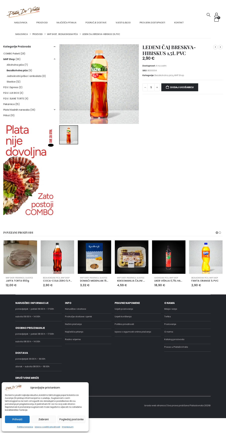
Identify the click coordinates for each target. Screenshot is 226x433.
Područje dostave (96, 22)
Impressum (67, 426)
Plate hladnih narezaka (16, 109)
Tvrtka (167, 316)
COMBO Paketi (11, 53)
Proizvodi (41, 22)
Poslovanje (170, 324)
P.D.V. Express (10, 87)
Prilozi (6, 115)
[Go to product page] (20, 257)
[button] (208, 15)
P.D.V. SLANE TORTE (13, 98)
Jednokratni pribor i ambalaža (24, 76)
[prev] (215, 47)
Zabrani (44, 419)
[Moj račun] (216, 15)
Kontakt (179, 22)
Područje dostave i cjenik (78, 316)
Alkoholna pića (15, 64)
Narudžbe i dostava (75, 308)
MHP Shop (179, 75)
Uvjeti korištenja (123, 316)
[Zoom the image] (29, 125)
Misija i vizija (170, 308)
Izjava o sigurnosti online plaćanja (133, 331)
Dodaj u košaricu (182, 87)
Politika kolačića (25, 426)
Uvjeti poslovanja (124, 308)
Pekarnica (9, 104)
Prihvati (17, 419)
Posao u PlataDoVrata (176, 347)
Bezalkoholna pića (164, 75)
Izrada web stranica (155, 405)
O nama (168, 331)
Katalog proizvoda (174, 339)
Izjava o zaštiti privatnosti (47, 426)
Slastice (11, 81)
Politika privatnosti (124, 324)
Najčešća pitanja (66, 22)
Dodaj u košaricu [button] (32, 246)
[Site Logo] (23, 12)
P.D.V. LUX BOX (11, 93)
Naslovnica (20, 22)
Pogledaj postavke (71, 419)
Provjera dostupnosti (152, 22)
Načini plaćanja (73, 324)
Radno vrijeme (73, 339)
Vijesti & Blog (123, 22)
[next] (220, 47)
